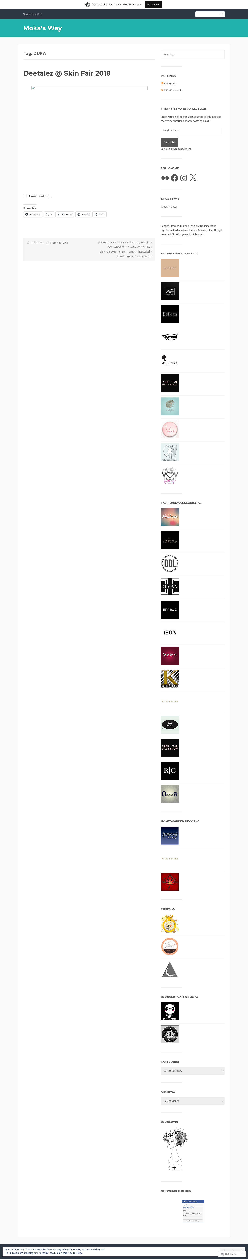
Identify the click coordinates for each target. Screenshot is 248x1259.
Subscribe (169, 142)
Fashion (186, 1213)
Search (222, 14)
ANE (121, 242)
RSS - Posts (170, 83)
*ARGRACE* (108, 242)
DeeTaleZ (133, 247)
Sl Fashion (195, 1213)
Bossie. (145, 242)
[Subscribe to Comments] (162, 90)
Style (185, 1216)
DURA (146, 247)
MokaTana (37, 242)
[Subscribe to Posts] (162, 83)
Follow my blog (193, 1221)
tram (122, 251)
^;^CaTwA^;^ (144, 256)
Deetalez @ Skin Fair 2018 (67, 73)
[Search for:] (193, 54)
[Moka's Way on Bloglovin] (175, 1171)
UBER (131, 251)
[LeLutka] (144, 251)
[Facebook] (174, 178)
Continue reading (37, 196)
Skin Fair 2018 (108, 251)
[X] (193, 178)
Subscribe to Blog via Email (184, 109)
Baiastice (132, 242)
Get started (153, 4)
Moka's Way (42, 28)
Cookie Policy (75, 1253)
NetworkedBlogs (189, 1201)
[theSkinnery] (125, 256)
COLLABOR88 (116, 247)
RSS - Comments (173, 90)
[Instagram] (183, 178)
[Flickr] (165, 178)
